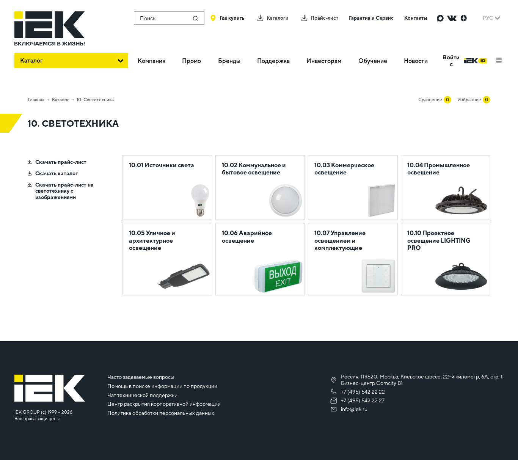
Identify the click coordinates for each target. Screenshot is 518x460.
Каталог (60, 99)
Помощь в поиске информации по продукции (162, 386)
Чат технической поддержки (142, 395)
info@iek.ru (354, 409)
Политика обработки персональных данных (160, 413)
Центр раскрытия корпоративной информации (164, 404)
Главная (36, 99)
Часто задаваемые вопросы (140, 377)
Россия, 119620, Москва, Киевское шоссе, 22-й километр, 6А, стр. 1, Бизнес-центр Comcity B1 (422, 380)
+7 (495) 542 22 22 (363, 392)
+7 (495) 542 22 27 (363, 400)
